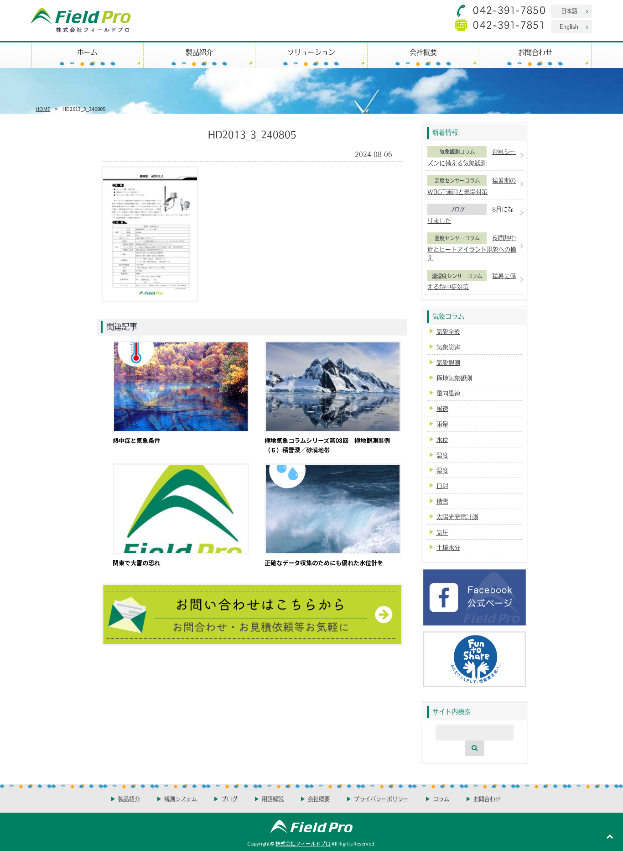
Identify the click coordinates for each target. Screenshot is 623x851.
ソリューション (311, 51)
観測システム (180, 798)
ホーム (87, 51)
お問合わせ (535, 51)
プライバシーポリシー (381, 798)
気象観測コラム (457, 151)
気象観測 (448, 362)
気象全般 (448, 331)
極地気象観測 (454, 378)
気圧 (442, 532)
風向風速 (448, 393)
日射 (442, 485)
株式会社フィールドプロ (303, 843)
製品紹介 (199, 51)
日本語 (569, 10)
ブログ (457, 209)
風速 (442, 408)
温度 (442, 455)
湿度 (442, 470)
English (569, 26)
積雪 (442, 501)
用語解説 (273, 798)
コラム (441, 798)
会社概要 (423, 51)
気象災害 (448, 347)
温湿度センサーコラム (457, 276)
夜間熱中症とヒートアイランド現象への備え (471, 248)
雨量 (442, 424)
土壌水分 (448, 547)
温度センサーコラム (457, 180)
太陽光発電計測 (457, 516)
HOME (43, 108)
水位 (442, 439)
